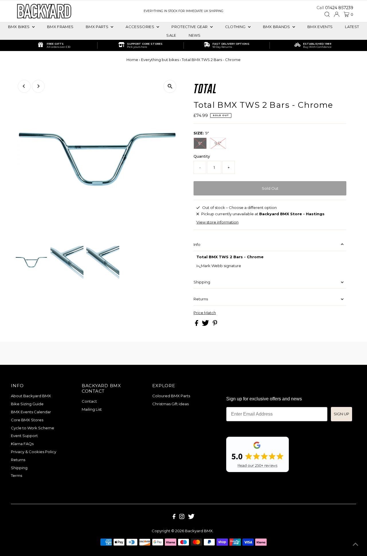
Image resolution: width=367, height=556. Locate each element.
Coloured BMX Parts (171, 395)
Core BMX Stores (27, 420)
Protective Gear (189, 26)
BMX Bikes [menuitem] (19, 26)
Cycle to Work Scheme (32, 428)
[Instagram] (182, 517)
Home (132, 59)
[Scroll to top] (355, 544)
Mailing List (92, 409)
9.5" (217, 143)
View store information (217, 222)
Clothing (236, 26)
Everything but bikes (160, 59)
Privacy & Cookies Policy (33, 451)
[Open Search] (327, 14)
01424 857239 (339, 7)
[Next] (38, 86)
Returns (201, 299)
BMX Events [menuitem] (320, 26)
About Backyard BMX (31, 395)
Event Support (24, 435)
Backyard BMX (199, 530)
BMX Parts (97, 26)
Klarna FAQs (22, 443)
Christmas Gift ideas (170, 404)
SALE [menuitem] (171, 35)
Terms (16, 475)
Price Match (205, 313)
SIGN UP (341, 414)
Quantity (202, 156)
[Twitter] (191, 517)
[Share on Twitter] (206, 324)
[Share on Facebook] (197, 324)
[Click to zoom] (169, 86)
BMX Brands (277, 26)
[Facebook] (174, 517)
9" (200, 143)
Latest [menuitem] (352, 26)
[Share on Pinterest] (215, 324)
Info (197, 244)
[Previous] (24, 86)
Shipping (202, 282)
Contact (89, 401)
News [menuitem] (195, 35)
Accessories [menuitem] (140, 26)
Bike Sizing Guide (27, 404)
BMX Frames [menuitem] (60, 26)
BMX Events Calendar (31, 412)
